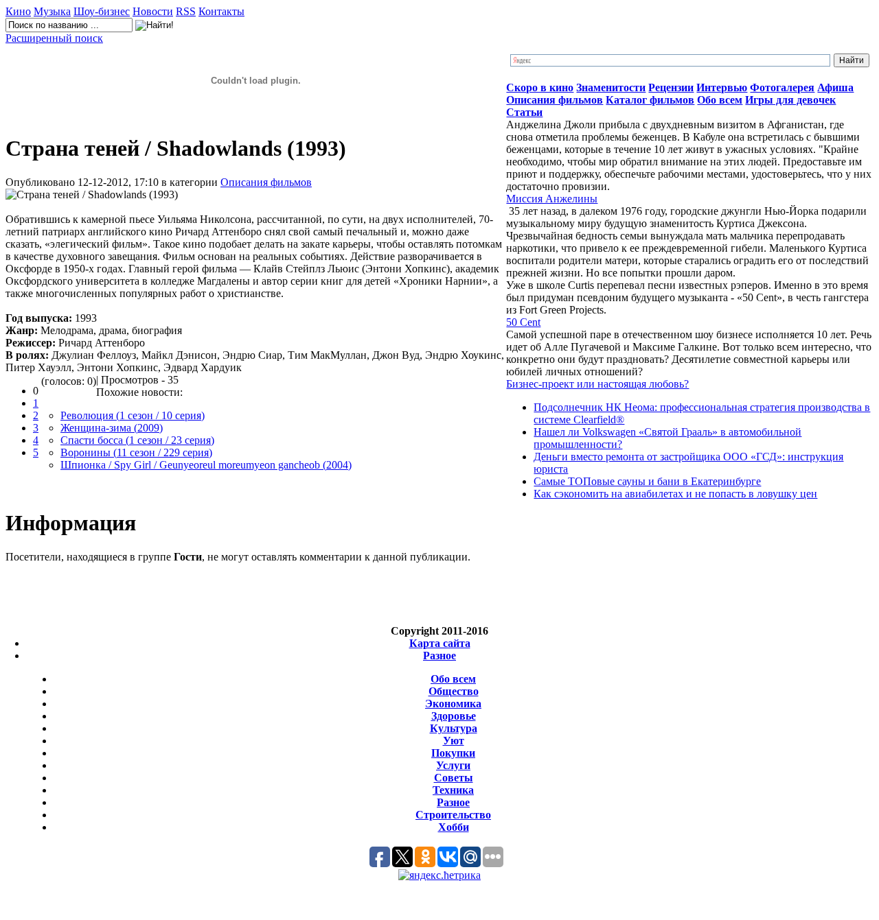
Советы (453, 777)
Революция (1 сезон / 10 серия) (132, 415)
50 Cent (523, 322)
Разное (439, 655)
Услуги (453, 765)
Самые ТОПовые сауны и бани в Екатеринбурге (647, 481)
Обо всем (453, 679)
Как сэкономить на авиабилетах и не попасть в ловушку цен (675, 493)
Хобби (453, 827)
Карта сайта (439, 643)
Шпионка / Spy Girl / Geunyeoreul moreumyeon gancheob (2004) (206, 465)
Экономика (453, 703)
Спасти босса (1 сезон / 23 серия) (137, 440)
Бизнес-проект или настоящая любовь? (597, 384)
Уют (453, 740)
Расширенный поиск (54, 38)
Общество (454, 691)
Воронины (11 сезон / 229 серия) (136, 452)
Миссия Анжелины (551, 198)
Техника (453, 790)
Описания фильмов (266, 182)
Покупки (453, 753)
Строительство (453, 815)
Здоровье (453, 716)
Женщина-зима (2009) (111, 428)
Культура (453, 728)
